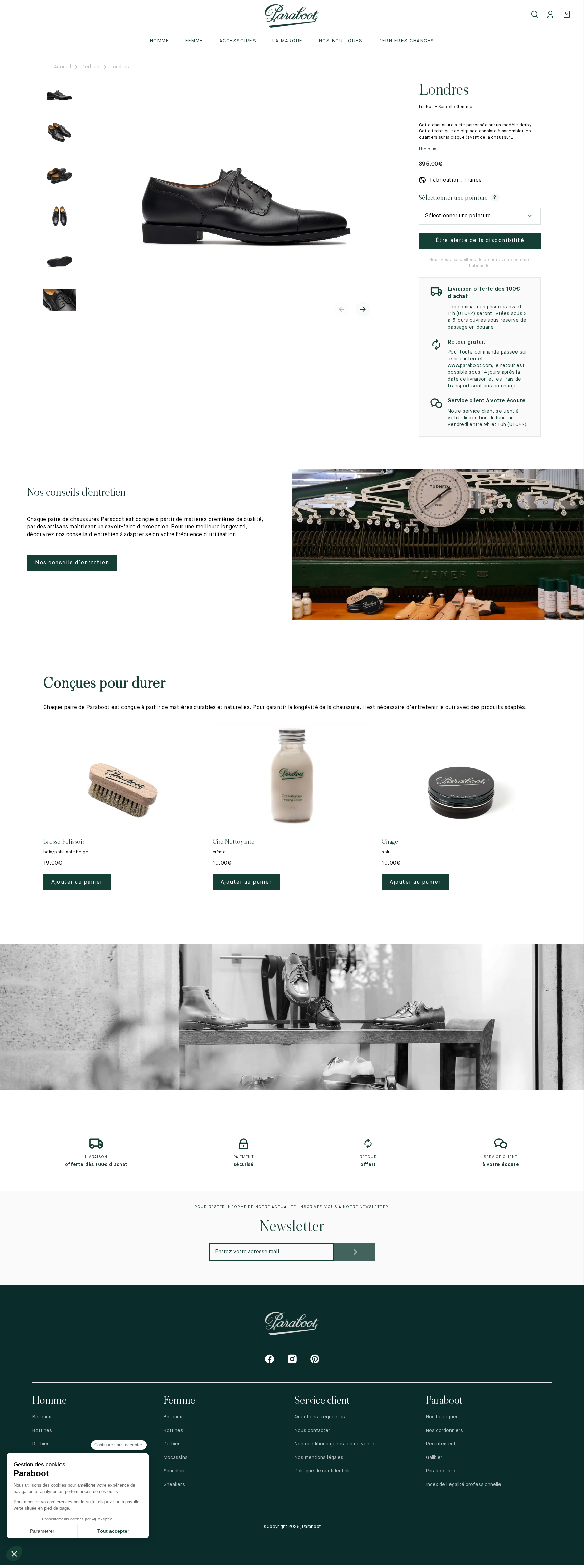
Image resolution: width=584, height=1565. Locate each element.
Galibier (434, 1457)
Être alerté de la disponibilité (480, 240)
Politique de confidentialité (325, 1471)
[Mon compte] (552, 15)
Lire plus (427, 149)
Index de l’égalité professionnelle (463, 1484)
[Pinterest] (314, 1358)
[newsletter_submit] (354, 1252)
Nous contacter (312, 1430)
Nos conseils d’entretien (72, 563)
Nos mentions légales (319, 1457)
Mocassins (176, 1457)
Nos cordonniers (444, 1430)
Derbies (91, 66)
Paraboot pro (440, 1471)
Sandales (174, 1471)
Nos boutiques (341, 40)
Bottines (42, 1430)
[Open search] (535, 15)
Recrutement (441, 1444)
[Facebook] (269, 1358)
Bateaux (41, 1417)
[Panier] (568, 15)
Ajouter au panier (77, 882)
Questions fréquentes (320, 1417)
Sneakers (174, 1484)
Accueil (62, 66)
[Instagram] (292, 1358)
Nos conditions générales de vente (334, 1444)
